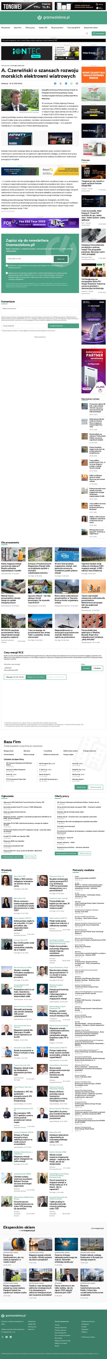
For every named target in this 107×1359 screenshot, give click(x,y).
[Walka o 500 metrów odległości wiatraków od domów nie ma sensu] (85, 521)
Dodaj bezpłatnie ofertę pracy (66, 853)
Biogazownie (8, 751)
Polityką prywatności (59, 317)
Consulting (48, 751)
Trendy (57, 1325)
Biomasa (27, 751)
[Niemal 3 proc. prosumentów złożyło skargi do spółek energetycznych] (13, 586)
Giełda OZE (43, 28)
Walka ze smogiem (61, 1343)
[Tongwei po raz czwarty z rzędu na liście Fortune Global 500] (94, 172)
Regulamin (28, 317)
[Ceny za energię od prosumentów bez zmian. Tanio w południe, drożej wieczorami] (40, 621)
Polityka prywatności (88, 1321)
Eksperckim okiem (91, 28)
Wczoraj (15, 677)
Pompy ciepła (68, 754)
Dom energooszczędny (62, 1335)
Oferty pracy (30, 28)
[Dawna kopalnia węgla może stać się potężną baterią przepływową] (85, 452)
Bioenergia (58, 1338)
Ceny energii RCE (73, 28)
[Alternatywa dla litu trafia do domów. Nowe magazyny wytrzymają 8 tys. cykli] (85, 425)
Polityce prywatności (21, 287)
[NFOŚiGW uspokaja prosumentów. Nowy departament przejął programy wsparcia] (13, 621)
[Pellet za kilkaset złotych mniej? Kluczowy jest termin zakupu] (85, 480)
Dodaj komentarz (56, 326)
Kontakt (84, 1327)
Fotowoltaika (9, 754)
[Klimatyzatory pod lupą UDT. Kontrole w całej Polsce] (85, 533)
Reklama (84, 1332)
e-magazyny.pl (28, 1230)
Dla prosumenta (57, 28)
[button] (87, 33)
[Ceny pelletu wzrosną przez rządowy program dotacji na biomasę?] (85, 508)
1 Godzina (97, 668)
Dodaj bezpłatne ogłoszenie (12, 857)
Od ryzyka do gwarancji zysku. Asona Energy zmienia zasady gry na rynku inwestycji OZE (29, 40)
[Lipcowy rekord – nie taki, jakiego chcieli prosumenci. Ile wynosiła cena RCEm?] (40, 586)
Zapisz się (60, 259)
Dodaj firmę (81, 787)
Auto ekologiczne (60, 1333)
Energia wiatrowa (17, 66)
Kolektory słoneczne (51, 754)
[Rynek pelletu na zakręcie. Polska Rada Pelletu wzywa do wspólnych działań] (85, 439)
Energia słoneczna (61, 1327)
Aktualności (5, 66)
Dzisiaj (36, 677)
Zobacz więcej (95, 787)
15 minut (86, 668)
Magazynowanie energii (62, 1341)
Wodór (57, 1346)
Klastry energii (29, 754)
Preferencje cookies (88, 1337)
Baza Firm (17, 28)
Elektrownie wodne (70, 751)
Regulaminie (9, 287)
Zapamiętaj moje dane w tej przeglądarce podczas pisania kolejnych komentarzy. (29, 331)
